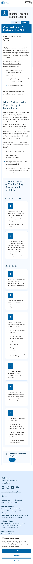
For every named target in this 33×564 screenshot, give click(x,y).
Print (5, 40)
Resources (25, 22)
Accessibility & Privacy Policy (11, 492)
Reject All (16, 560)
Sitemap (4, 496)
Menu (26, 3)
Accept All (16, 551)
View (11, 459)
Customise (16, 555)
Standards (12, 11)
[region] (16, 549)
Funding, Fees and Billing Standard (18, 15)
